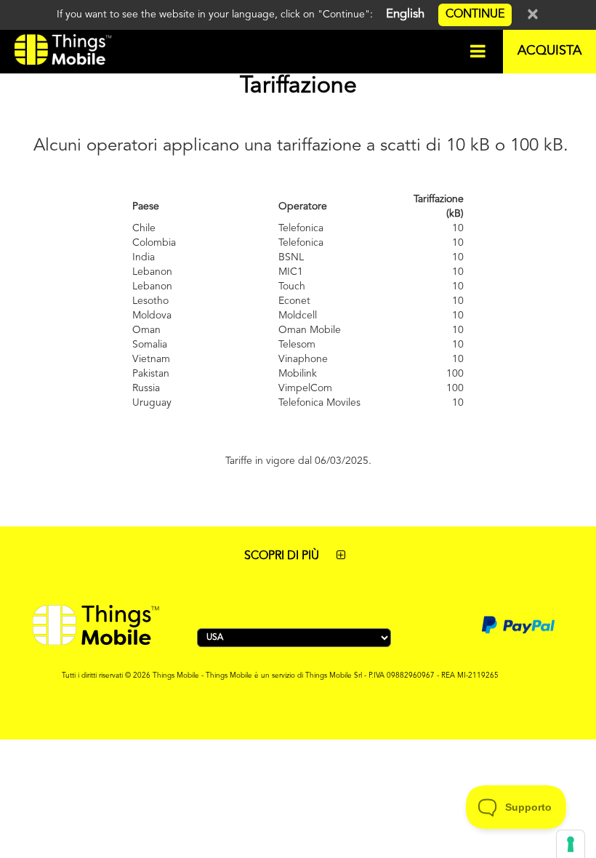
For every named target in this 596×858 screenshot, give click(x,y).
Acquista (549, 50)
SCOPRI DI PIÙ (283, 556)
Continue (475, 14)
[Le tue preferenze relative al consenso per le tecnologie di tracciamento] (570, 844)
